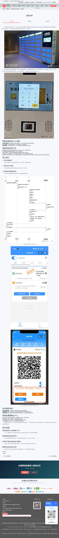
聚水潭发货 (8, 456)
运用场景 (29, 21)
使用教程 (47, 21)
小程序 (4, 453)
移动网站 (54, 2)
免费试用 (25, 472)
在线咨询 (5, 513)
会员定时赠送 (54, 456)
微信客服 (27, 2)
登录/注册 (53, 5)
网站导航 (9, 508)
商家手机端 (21, 2)
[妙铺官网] (4, 5)
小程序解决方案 (44, 523)
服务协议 (17, 508)
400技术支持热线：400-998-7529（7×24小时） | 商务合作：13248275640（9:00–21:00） (17, 515)
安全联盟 (6, 510)
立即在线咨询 (51, 508)
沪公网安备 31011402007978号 (37, 526)
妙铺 (8, 5)
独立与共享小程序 (27, 523)
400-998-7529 (51, 522)
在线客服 (32, 2)
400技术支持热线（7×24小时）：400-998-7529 (43, 2)
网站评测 (10, 510)
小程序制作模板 (33, 523)
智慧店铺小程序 (7, 523)
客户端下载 (18, 504)
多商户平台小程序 (19, 523)
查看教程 (34, 472)
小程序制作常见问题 (6, 504)
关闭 (55, 503)
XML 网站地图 (5, 508)
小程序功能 (39, 523)
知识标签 (13, 508)
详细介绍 (11, 21)
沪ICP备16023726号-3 (48, 526)
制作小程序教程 (13, 504)
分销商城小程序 (13, 523)
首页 (2, 523)
